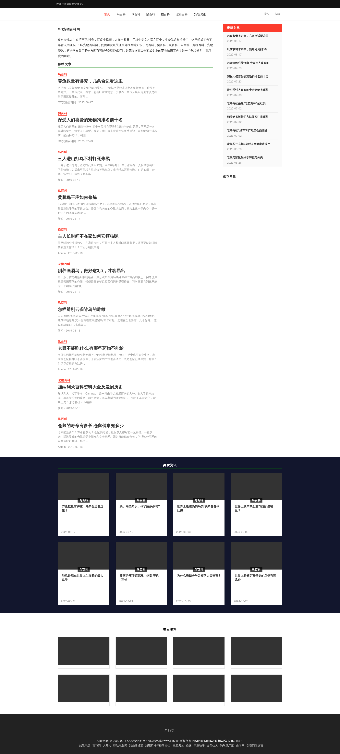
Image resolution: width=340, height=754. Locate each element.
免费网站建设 (255, 745)
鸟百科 (121, 14)
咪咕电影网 (120, 745)
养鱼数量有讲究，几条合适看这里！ (82, 508)
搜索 (266, 14)
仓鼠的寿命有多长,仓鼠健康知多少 (91, 425)
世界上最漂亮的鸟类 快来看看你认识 (198, 508)
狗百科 (135, 14)
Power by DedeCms (204, 741)
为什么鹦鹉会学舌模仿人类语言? (198, 575)
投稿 (277, 14)
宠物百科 (182, 14)
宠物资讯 (200, 14)
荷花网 (96, 745)
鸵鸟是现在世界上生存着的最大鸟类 (82, 577)
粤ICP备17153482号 (230, 741)
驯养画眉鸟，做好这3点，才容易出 (91, 270)
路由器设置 (136, 745)
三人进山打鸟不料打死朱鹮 (84, 158)
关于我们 (170, 730)
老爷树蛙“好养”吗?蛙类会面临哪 (247, 130)
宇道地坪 (199, 745)
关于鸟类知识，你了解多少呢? (140, 506)
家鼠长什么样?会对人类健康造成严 (248, 144)
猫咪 (188, 745)
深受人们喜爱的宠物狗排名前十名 (90, 119)
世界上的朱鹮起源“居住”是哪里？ (254, 508)
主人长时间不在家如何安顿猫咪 (88, 236)
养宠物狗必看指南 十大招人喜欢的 (248, 63)
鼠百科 (150, 14)
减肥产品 (84, 745)
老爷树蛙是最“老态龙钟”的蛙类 (246, 103)
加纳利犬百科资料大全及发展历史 (90, 386)
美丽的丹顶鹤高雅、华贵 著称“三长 (139, 577)
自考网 (240, 745)
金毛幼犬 (212, 745)
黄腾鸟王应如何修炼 (77, 197)
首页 (107, 14)
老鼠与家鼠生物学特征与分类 (245, 157)
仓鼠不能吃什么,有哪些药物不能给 (91, 348)
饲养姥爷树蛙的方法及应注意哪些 (247, 117)
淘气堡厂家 (227, 745)
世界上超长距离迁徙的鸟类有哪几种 (255, 577)
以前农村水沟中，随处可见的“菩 (247, 49)
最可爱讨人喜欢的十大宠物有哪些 (247, 90)
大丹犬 (107, 745)
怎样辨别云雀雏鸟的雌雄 (81, 309)
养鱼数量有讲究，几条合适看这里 (90, 81)
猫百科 (165, 14)
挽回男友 (178, 745)
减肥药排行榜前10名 (157, 745)
